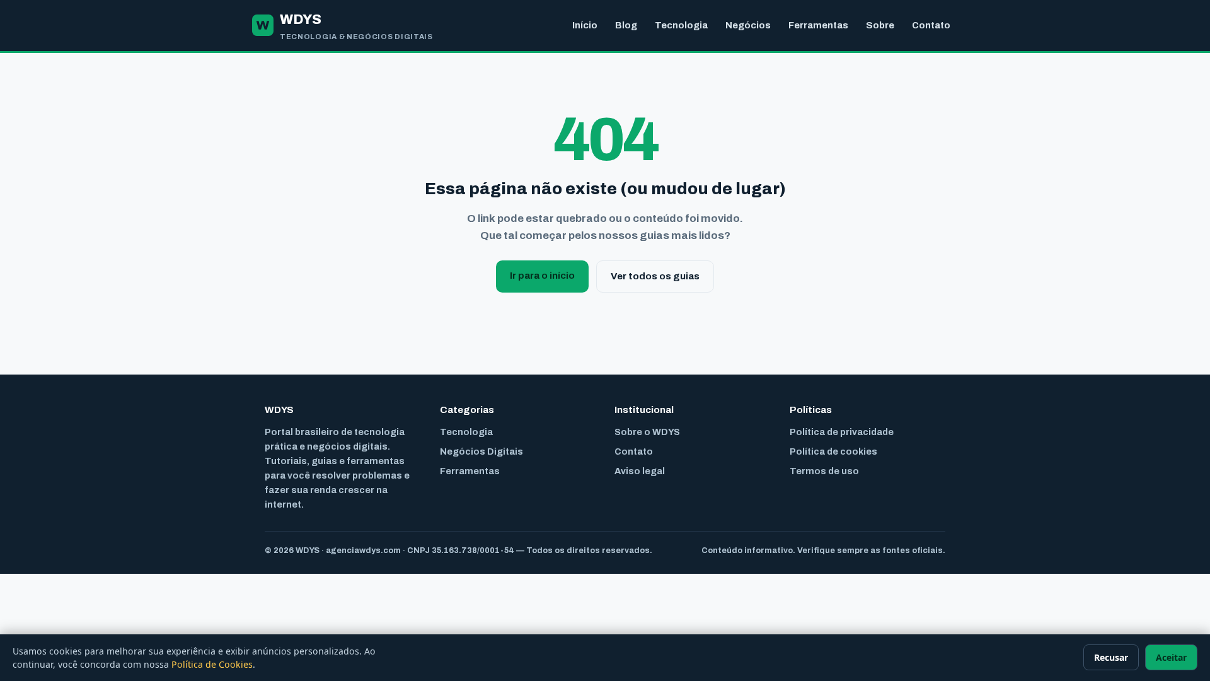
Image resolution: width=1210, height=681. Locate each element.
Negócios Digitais (481, 451)
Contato (931, 25)
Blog (626, 25)
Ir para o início (542, 276)
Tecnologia (681, 25)
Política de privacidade (842, 432)
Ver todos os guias (655, 276)
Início (584, 25)
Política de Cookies (212, 664)
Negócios (748, 25)
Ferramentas (818, 25)
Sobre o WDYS (647, 432)
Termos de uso (824, 471)
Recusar (1111, 657)
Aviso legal (639, 471)
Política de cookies (833, 451)
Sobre (880, 25)
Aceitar (1171, 657)
